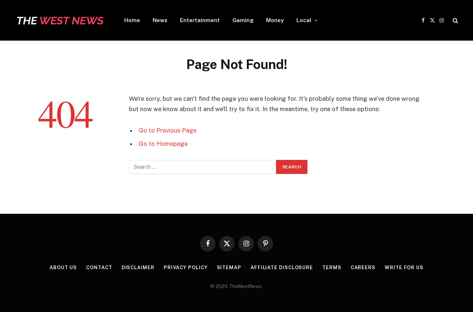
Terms (331, 267)
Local (304, 20)
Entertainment (200, 20)
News (160, 20)
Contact (99, 267)
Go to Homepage (163, 143)
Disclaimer (138, 267)
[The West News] (60, 20)
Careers (363, 267)
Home (132, 20)
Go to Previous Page (168, 130)
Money (275, 20)
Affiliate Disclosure (282, 267)
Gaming (242, 20)
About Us (63, 267)
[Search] (454, 20)
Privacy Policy (186, 267)
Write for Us (404, 267)
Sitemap (229, 267)
